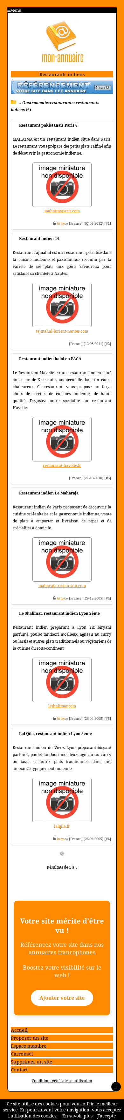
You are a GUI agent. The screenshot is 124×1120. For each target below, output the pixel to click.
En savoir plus (77, 1116)
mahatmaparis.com (62, 211)
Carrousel (22, 1053)
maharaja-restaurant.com (62, 585)
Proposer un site (29, 1038)
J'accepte (106, 1116)
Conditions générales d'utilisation (62, 1081)
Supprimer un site (31, 1061)
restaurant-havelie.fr (62, 465)
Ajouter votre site (62, 997)
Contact (19, 1069)
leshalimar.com (62, 706)
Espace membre (28, 1046)
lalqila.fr (62, 826)
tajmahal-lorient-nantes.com (62, 331)
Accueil (19, 1030)
